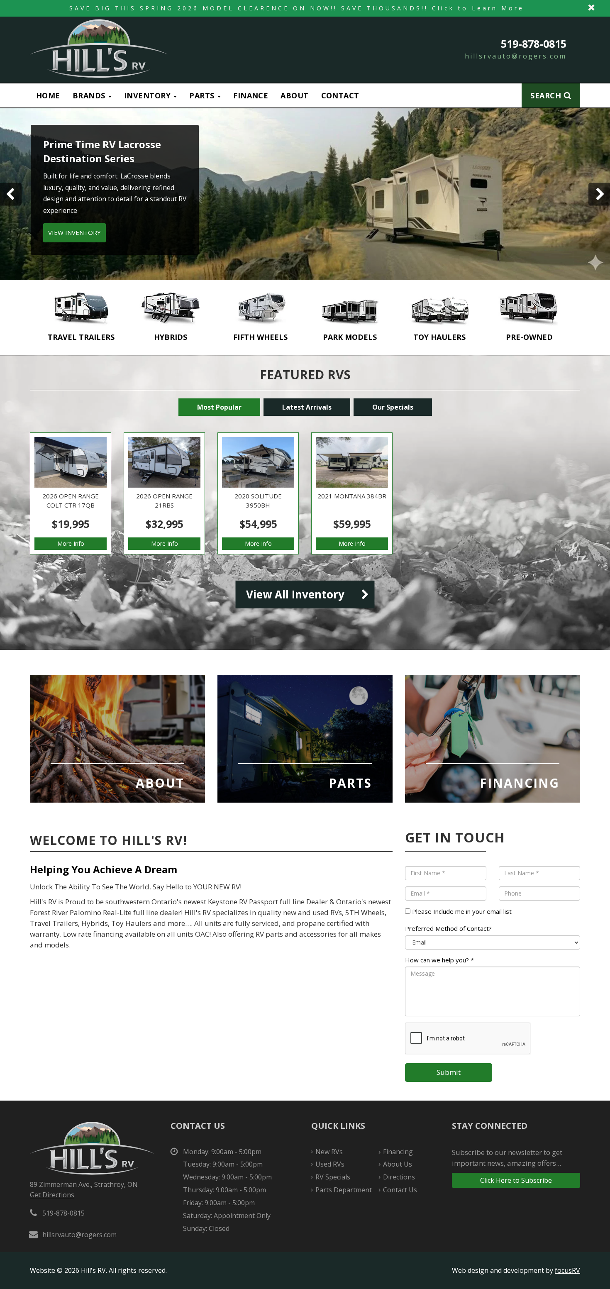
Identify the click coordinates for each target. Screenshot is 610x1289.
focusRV (567, 1270)
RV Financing (492, 739)
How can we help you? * (439, 960)
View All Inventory (295, 594)
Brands (90, 95)
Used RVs (329, 1164)
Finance (250, 95)
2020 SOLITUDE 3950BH (258, 493)
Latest (307, 407)
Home (48, 95)
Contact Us (400, 1189)
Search (545, 95)
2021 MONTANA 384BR (352, 493)
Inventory (148, 95)
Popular (219, 407)
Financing (398, 1151)
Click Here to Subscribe (516, 1180)
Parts (203, 95)
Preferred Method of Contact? (448, 928)
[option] (81, 318)
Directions (399, 1177)
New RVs (329, 1151)
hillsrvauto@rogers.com (515, 56)
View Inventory (455, 219)
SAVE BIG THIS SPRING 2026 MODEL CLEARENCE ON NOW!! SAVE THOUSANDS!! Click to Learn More (305, 8)
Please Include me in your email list (461, 911)
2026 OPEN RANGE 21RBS (164, 493)
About (294, 95)
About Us (117, 739)
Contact (340, 95)
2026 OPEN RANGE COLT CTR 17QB (70, 493)
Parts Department (305, 739)
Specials (392, 407)
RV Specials (332, 1177)
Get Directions (52, 1194)
